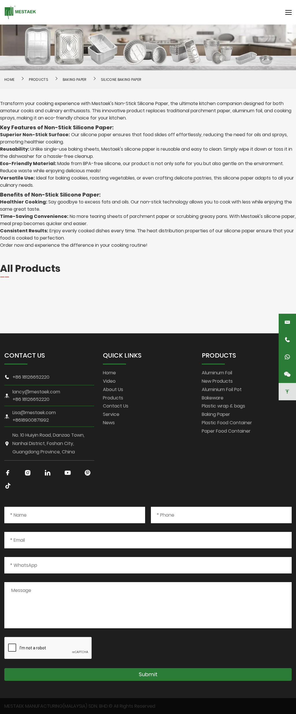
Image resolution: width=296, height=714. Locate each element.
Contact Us (115, 406)
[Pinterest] (87, 473)
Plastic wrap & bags (223, 406)
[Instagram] (27, 473)
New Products (217, 381)
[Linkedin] (47, 473)
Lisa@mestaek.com (34, 412)
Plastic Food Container (227, 422)
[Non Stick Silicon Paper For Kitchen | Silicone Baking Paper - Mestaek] (20, 12)
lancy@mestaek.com (36, 392)
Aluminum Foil (217, 372)
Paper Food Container (226, 431)
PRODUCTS (219, 355)
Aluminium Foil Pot (222, 389)
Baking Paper (74, 79)
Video (109, 381)
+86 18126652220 (30, 377)
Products (38, 79)
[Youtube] (67, 473)
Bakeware (212, 398)
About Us (113, 389)
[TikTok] (7, 486)
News (109, 422)
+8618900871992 (30, 420)
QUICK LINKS (122, 355)
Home (109, 372)
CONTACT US (24, 355)
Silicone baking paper (121, 79)
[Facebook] (7, 473)
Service (111, 414)
